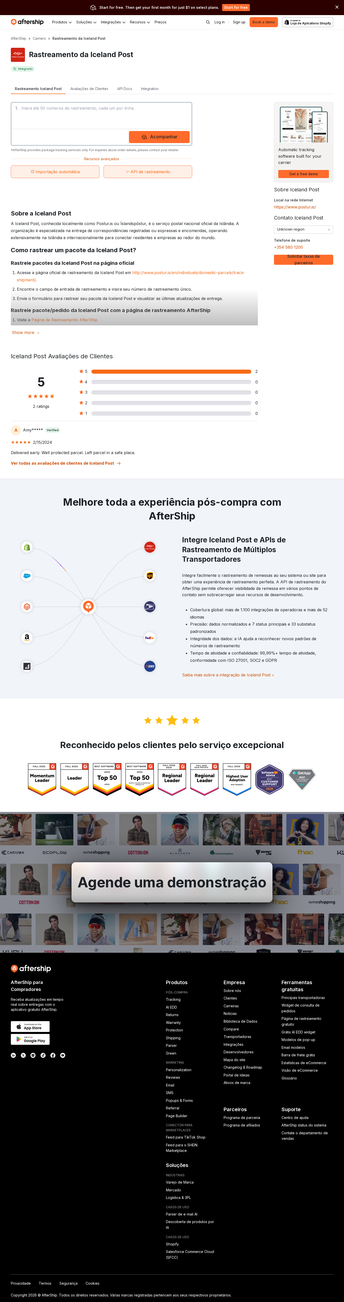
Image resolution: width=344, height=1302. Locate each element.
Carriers (39, 38)
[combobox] (303, 230)
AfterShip (18, 38)
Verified (53, 430)
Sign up (239, 22)
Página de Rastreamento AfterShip (64, 319)
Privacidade (21, 1283)
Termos (45, 1283)
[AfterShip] (28, 22)
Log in (220, 22)
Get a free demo (303, 174)
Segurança (68, 1283)
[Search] (208, 22)
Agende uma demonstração (172, 882)
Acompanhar (164, 136)
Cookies (92, 1283)
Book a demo (264, 22)
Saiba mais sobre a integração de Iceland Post (228, 674)
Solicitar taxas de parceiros (303, 260)
